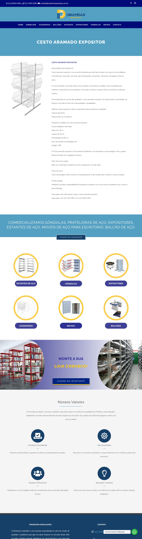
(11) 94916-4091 (15, 3)
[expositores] (116, 254)
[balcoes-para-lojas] (116, 296)
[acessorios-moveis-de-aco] (26, 296)
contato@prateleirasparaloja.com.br (54, 3)
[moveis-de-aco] (71, 296)
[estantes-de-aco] (25, 254)
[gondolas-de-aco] (71, 254)
